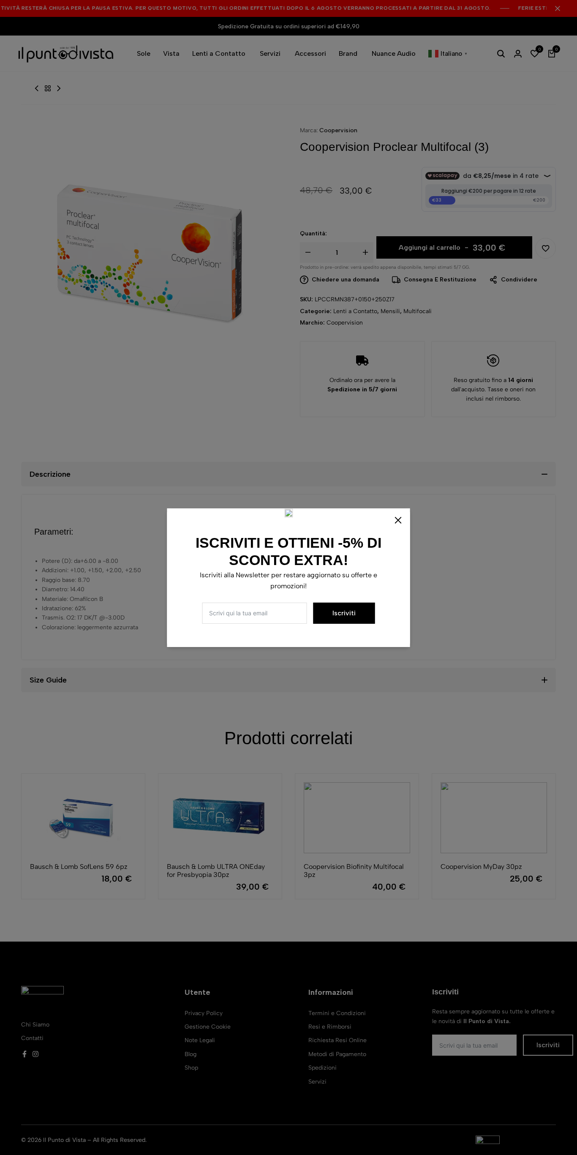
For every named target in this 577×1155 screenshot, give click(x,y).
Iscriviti (344, 613)
